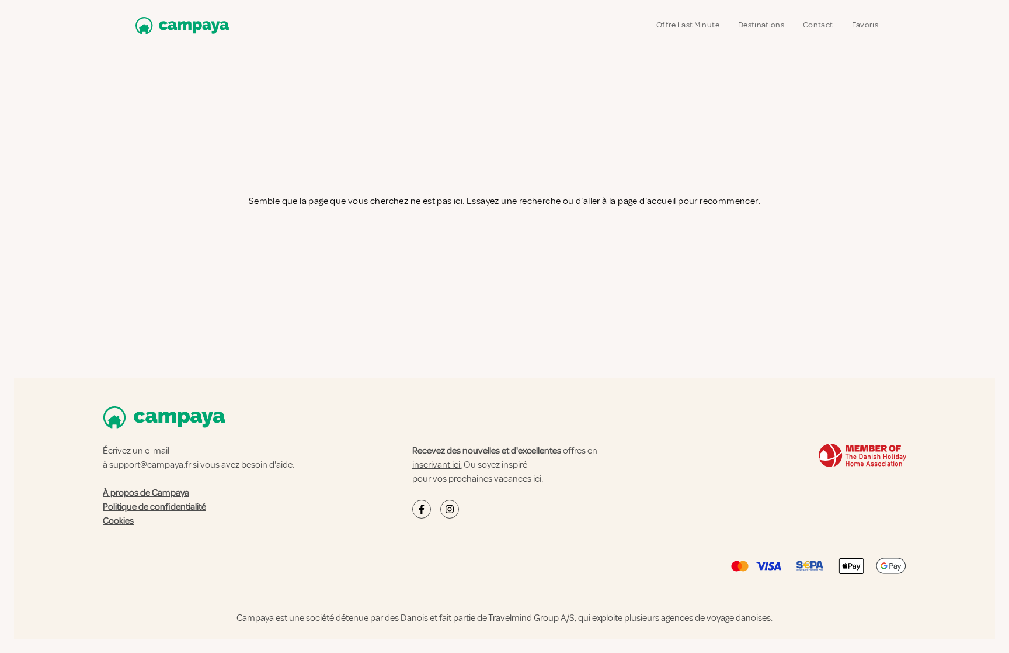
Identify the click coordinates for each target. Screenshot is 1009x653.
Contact (818, 25)
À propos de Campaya (146, 493)
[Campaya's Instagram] (449, 509)
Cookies (118, 521)
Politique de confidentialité (154, 507)
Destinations (761, 25)
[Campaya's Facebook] (421, 509)
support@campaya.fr (150, 465)
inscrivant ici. (437, 465)
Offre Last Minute (687, 25)
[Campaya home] (180, 25)
